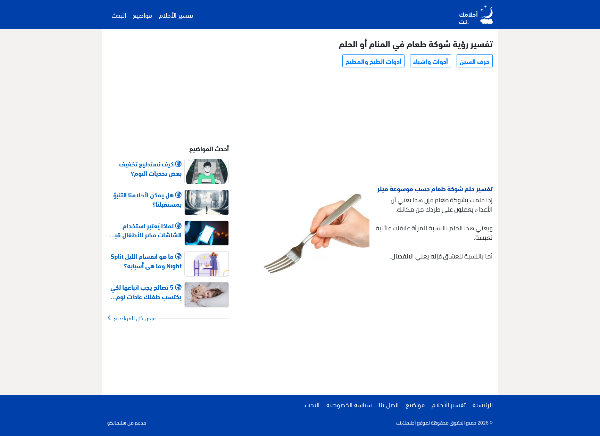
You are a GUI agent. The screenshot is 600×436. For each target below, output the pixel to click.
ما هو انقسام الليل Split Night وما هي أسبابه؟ (146, 260)
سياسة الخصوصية (349, 404)
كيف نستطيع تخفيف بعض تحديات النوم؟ (150, 168)
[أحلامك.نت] (476, 14)
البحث (118, 14)
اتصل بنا (389, 404)
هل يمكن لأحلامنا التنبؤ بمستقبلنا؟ (147, 199)
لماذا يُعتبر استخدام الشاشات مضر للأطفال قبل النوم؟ (146, 230)
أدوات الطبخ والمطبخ (373, 61)
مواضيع (142, 14)
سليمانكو (116, 422)
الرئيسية (483, 404)
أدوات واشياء (430, 61)
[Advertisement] (367, 127)
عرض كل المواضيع (133, 317)
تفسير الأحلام (176, 14)
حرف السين (475, 61)
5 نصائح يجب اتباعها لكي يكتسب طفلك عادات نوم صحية (146, 291)
